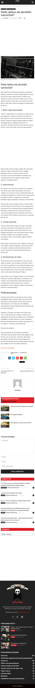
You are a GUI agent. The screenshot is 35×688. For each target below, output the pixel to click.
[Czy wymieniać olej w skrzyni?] (5, 637)
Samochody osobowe (11, 9)
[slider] (6, 352)
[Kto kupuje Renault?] (5, 416)
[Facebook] (13, 617)
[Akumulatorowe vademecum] (5, 645)
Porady (3, 495)
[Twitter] (22, 617)
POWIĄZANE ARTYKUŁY (10, 399)
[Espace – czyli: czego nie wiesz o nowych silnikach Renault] (5, 629)
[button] (32, 2)
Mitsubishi (4, 676)
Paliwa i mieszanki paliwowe (10, 663)
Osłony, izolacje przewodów (10, 666)
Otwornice (4, 655)
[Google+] (17, 617)
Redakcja (6, 18)
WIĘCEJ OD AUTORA (9, 402)
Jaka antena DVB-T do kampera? (7, 372)
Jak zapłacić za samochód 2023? (21, 423)
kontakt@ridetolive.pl (23, 612)
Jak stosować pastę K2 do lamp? (11, 493)
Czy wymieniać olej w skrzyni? (19, 635)
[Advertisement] (17, 37)
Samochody (3, 9)
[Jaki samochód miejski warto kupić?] (5, 408)
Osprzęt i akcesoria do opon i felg (12, 668)
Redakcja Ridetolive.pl (13, 487)
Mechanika (3, 487)
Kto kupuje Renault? (16, 414)
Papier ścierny (5, 671)
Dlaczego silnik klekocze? (27, 371)
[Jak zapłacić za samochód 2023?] (5, 425)
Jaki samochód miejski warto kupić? (21, 406)
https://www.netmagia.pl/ (7, 348)
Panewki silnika (6, 673)
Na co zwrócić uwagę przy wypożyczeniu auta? (16, 501)
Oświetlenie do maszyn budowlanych (12, 678)
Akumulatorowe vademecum (18, 643)
